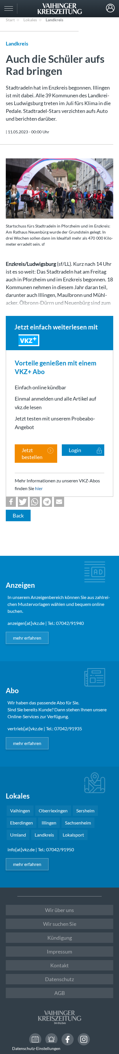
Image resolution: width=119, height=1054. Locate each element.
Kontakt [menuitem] (59, 965)
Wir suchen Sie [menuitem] (59, 924)
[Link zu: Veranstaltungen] (35, 1039)
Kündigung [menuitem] (59, 937)
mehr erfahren (27, 637)
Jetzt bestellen (32, 453)
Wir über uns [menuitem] (59, 910)
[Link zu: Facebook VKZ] (68, 1039)
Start (10, 19)
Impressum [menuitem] (59, 951)
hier (39, 488)
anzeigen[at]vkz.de (26, 623)
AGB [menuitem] (59, 993)
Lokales (30, 19)
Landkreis (54, 19)
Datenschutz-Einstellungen (36, 1048)
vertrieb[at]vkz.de (25, 728)
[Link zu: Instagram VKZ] (84, 1039)
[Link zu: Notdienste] (51, 1039)
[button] (11, 502)
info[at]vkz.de (21, 849)
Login (110, 8)
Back (18, 515)
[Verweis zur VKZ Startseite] (59, 8)
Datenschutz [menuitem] (59, 979)
